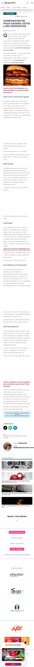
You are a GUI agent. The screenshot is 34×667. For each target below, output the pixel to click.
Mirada (24, 7)
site (11, 257)
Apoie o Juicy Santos (17, 549)
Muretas (8, 7)
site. (7, 190)
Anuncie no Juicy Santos (17, 532)
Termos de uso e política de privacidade (17, 554)
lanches (11, 436)
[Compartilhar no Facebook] (15, 428)
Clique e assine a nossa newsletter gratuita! (18, 250)
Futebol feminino (16, 7)
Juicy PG (15, 392)
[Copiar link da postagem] (5, 428)
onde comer (18, 436)
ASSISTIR (13, 664)
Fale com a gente (17, 538)
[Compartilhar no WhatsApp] (10, 428)
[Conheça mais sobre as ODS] (17, 641)
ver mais (30, 458)
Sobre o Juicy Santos (17, 543)
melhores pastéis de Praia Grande (13, 409)
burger (5, 436)
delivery (5, 148)
